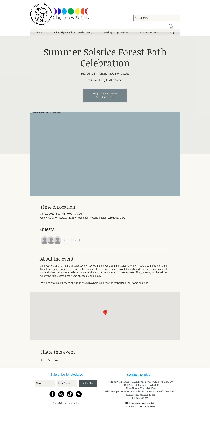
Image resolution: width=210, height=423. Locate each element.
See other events (105, 97)
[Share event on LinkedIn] (56, 360)
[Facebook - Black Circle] (52, 394)
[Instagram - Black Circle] (61, 394)
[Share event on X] (49, 360)
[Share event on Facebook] (41, 360)
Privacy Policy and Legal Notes (66, 403)
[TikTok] (70, 394)
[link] (171, 26)
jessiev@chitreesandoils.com (140, 394)
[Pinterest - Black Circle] (79, 394)
